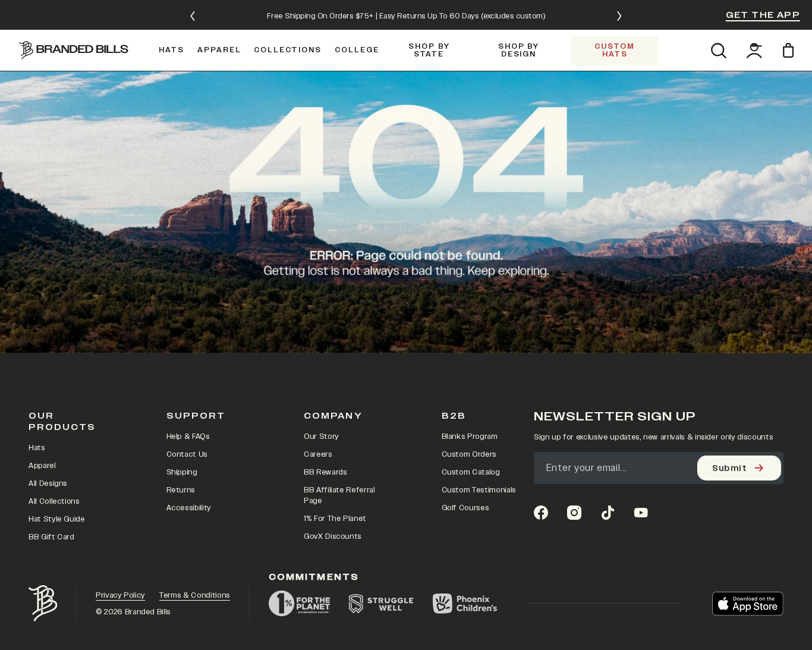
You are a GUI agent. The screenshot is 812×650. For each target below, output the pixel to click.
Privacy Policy (120, 595)
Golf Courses (465, 508)
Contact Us (187, 454)
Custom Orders (469, 454)
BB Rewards (325, 472)
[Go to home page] (43, 603)
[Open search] (718, 50)
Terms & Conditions (194, 595)
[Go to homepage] (73, 50)
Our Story (321, 436)
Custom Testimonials (479, 490)
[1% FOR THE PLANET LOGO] (299, 604)
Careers (318, 454)
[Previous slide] (192, 16)
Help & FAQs (188, 436)
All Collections (54, 501)
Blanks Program (470, 436)
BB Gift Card (51, 537)
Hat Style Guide (57, 519)
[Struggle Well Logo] (381, 604)
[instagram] (574, 512)
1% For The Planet (335, 518)
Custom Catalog (471, 472)
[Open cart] (790, 50)
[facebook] (541, 512)
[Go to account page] (754, 50)
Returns (181, 490)
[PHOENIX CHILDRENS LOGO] (465, 604)
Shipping (181, 472)
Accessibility (188, 508)
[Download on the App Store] (747, 604)
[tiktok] (607, 512)
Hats (37, 447)
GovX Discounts (332, 536)
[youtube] (641, 512)
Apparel (42, 465)
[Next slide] (619, 16)
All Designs (48, 483)
